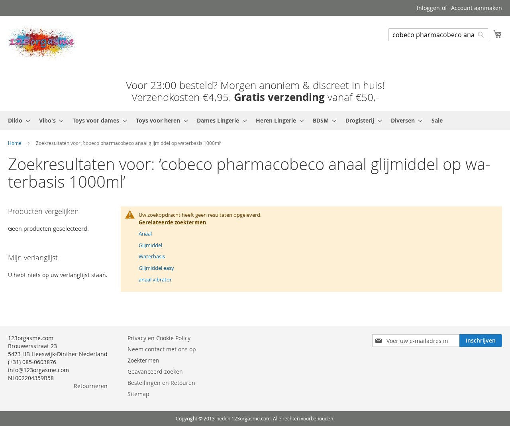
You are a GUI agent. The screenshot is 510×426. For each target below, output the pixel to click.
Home (15, 143)
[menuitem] (16, 120)
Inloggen (428, 8)
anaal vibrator (155, 279)
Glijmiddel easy (156, 267)
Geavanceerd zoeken (155, 371)
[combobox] (438, 34)
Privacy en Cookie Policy (159, 338)
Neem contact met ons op (162, 349)
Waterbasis (152, 256)
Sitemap (138, 394)
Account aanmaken (476, 8)
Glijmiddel (150, 245)
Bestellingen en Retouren (161, 382)
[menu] (255, 120)
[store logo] (42, 42)
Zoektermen (143, 360)
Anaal (145, 233)
